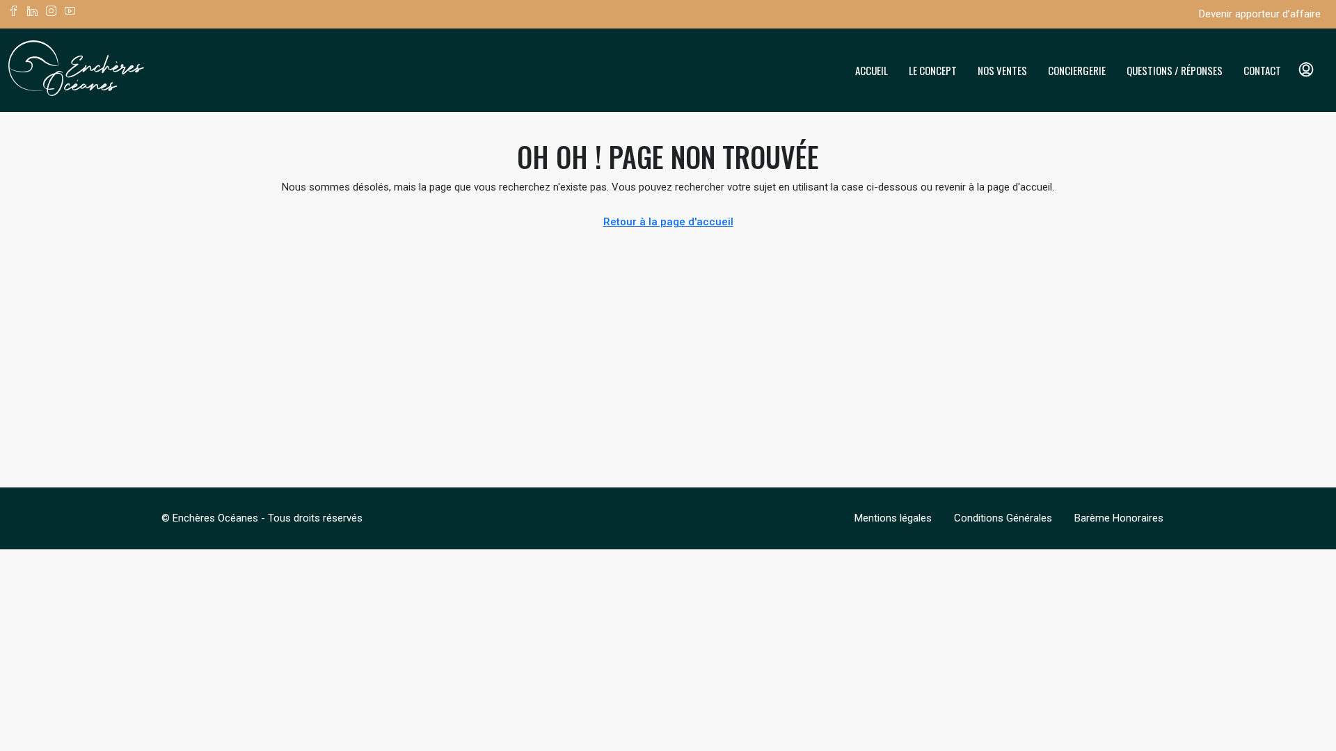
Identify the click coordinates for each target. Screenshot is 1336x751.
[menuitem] (1306, 70)
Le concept (933, 70)
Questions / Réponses (1175, 70)
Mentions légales (893, 518)
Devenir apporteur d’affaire (1260, 14)
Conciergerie (1077, 70)
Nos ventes (1002, 70)
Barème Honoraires (1118, 518)
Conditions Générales (1003, 518)
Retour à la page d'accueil (668, 222)
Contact (1262, 70)
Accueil (871, 70)
